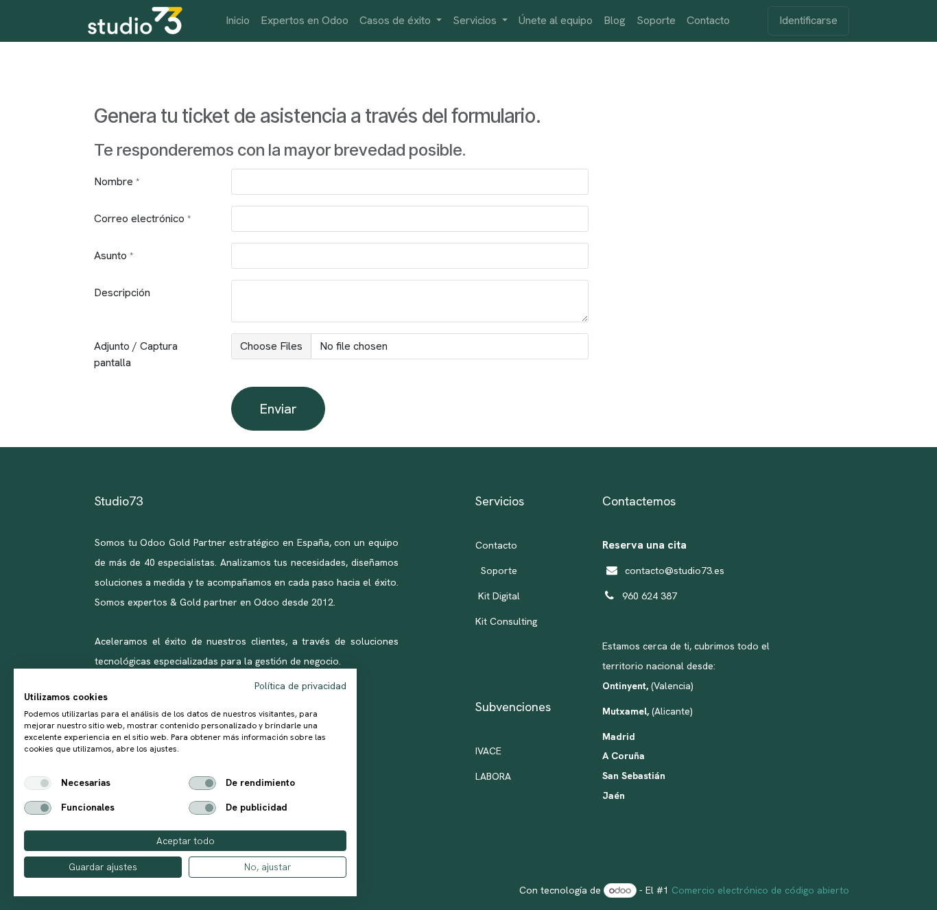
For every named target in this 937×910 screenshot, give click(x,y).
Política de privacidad (300, 686)
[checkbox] (37, 783)
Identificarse (808, 20)
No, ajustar (267, 867)
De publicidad (256, 808)
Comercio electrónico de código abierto (760, 890)
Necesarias (85, 783)
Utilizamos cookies (66, 697)
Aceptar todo (185, 841)
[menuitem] (237, 20)
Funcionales (88, 808)
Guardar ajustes (103, 867)
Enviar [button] (278, 409)
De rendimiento (260, 783)
